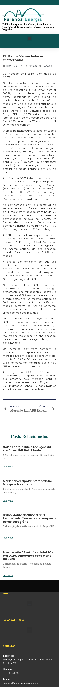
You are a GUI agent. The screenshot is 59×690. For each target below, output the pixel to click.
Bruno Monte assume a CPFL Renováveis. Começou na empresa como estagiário (29, 518)
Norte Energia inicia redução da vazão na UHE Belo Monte (27, 448)
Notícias (47, 65)
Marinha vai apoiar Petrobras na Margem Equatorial (27, 482)
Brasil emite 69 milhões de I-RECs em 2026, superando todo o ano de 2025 (28, 555)
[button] (29, 38)
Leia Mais (8, 467)
